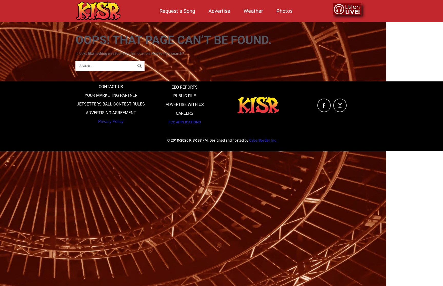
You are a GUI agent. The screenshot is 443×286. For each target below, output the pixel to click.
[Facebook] (324, 105)
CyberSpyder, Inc (262, 140)
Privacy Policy (111, 121)
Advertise (219, 11)
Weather (253, 11)
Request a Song (177, 11)
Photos (284, 11)
